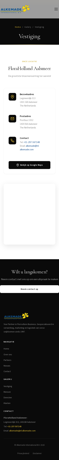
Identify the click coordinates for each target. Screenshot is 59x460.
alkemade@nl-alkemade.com (22, 430)
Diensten (8, 397)
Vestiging (8, 386)
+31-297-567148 (32, 142)
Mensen (7, 392)
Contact (7, 371)
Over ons (8, 354)
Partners (7, 360)
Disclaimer (37, 453)
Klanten (7, 403)
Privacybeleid (23, 453)
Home (18, 27)
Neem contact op (29, 289)
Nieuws (7, 365)
